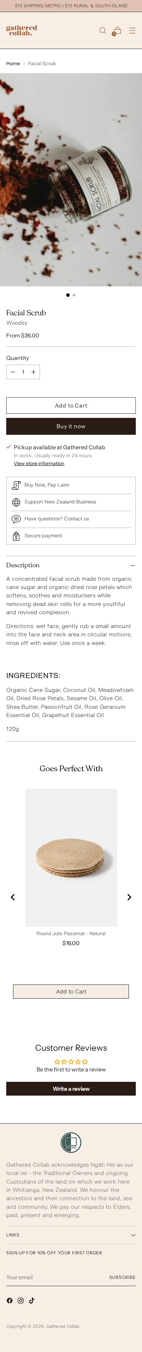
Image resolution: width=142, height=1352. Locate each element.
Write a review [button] (71, 1088)
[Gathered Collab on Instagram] (21, 1301)
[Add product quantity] (33, 372)
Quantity (17, 357)
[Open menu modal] (132, 30)
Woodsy (16, 322)
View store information (39, 463)
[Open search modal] (102, 30)
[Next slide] (129, 897)
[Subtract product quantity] (13, 372)
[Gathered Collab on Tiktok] (32, 1301)
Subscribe (122, 1277)
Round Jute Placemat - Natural (71, 933)
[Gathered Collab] (21, 30)
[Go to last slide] (13, 897)
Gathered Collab (62, 1326)
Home (13, 63)
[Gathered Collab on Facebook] (10, 1301)
